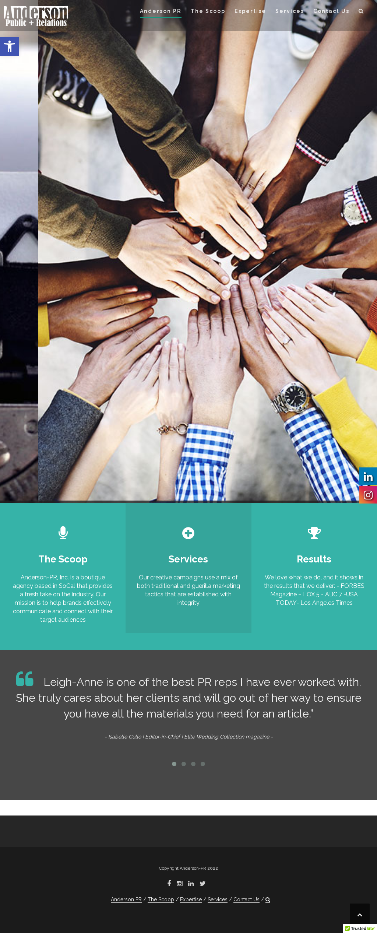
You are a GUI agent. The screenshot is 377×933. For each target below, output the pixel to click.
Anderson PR (161, 11)
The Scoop (208, 11)
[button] (9, 46)
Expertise (250, 11)
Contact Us (331, 11)
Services (289, 11)
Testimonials (36, 262)
